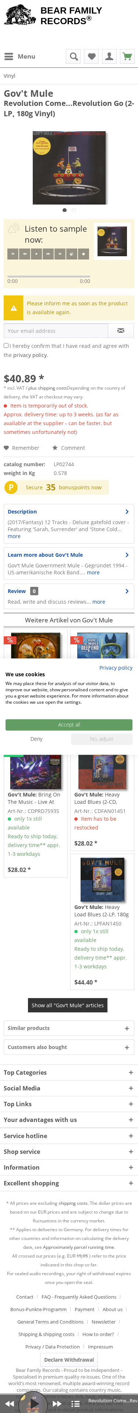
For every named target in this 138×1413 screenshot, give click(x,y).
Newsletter (104, 1321)
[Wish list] (91, 56)
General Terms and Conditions (50, 1321)
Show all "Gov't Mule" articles (68, 1005)
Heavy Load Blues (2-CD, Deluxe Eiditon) (97, 798)
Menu (26, 56)
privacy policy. (30, 355)
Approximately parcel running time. (79, 1247)
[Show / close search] (73, 56)
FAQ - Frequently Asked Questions (79, 1297)
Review (17, 591)
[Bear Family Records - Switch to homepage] (20, 15)
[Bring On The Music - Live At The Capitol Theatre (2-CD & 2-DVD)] (36, 767)
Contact (24, 1297)
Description (22, 511)
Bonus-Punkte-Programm (38, 1309)
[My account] (109, 56)
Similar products (29, 1027)
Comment (72, 447)
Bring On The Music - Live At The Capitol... (34, 798)
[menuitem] (19, 56)
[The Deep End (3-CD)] (102, 655)
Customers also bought (37, 1047)
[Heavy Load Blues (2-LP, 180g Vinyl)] (102, 880)
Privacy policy (115, 667)
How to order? (98, 1334)
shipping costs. (74, 1203)
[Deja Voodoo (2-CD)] (36, 655)
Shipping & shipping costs (46, 1334)
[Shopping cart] (127, 56)
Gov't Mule (28, 93)
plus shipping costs (47, 388)
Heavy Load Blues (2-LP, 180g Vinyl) (101, 911)
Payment (85, 1309)
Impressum (100, 1346)
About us (113, 1309)
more (14, 536)
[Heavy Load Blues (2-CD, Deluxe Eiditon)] (102, 767)
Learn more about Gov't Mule (45, 554)
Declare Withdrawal (69, 1359)
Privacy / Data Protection (52, 1346)
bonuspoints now (80, 487)
